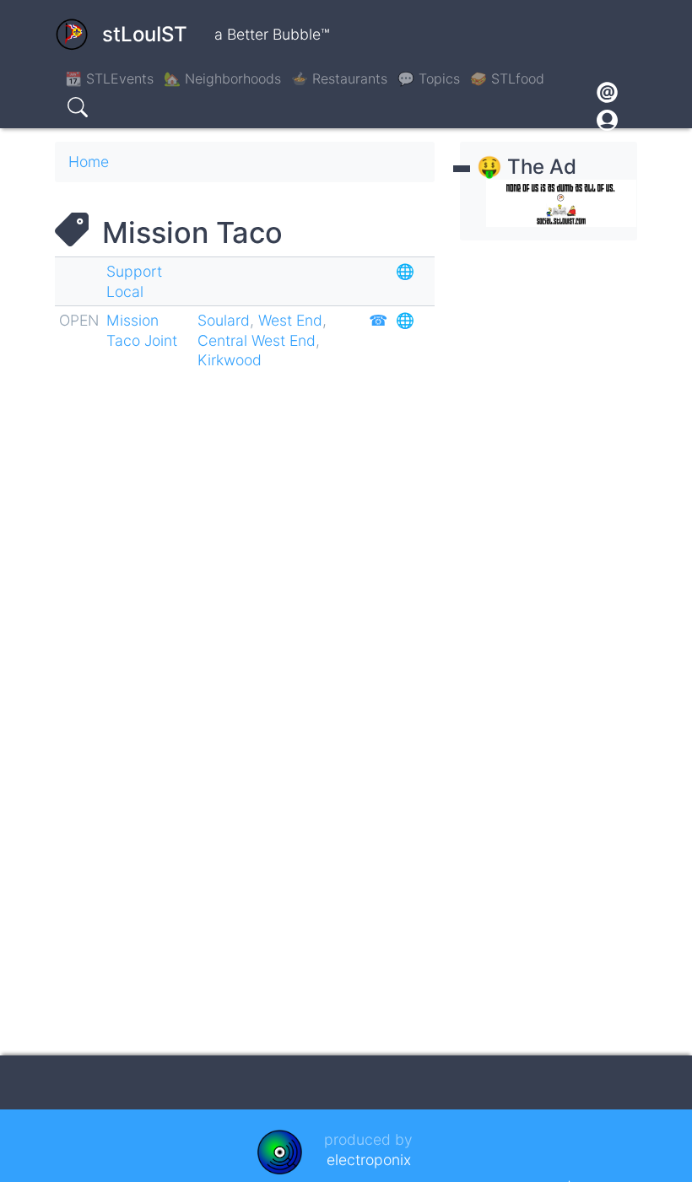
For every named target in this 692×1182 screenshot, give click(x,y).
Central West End (256, 340)
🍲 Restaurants (339, 78)
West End (290, 320)
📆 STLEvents (109, 78)
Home (88, 161)
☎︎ (378, 320)
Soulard (223, 320)
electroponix (369, 1160)
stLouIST (144, 34)
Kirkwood (229, 360)
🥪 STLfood (507, 78)
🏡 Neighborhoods (222, 78)
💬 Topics (428, 78)
